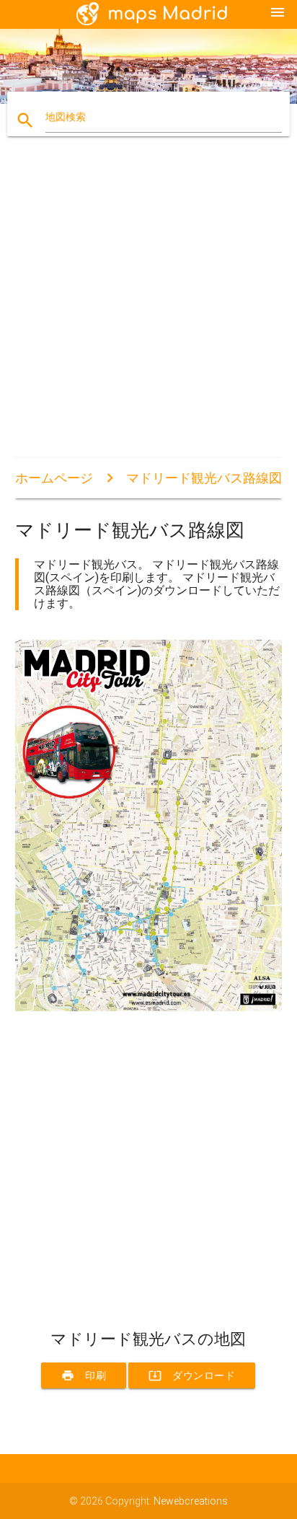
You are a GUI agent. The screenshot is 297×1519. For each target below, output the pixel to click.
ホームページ (54, 477)
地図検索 (65, 117)
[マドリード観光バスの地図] (149, 1007)
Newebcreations (191, 1501)
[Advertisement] (148, 309)
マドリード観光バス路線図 (204, 477)
